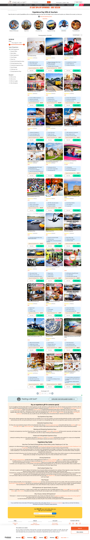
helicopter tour (74, 408)
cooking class (56, 431)
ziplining (20, 426)
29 (50, 393)
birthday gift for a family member (56, 408)
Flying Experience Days (16, 71)
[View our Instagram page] (73, 523)
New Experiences (15, 55)
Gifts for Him (13, 77)
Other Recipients (14, 83)
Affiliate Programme (35, 524)
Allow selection (80, 532)
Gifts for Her (13, 79)
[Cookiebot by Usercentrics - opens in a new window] (8, 538)
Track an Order (55, 524)
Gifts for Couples (14, 81)
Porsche (61, 459)
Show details (64, 537)
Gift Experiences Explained (56, 503)
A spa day (49, 431)
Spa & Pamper (14, 67)
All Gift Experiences (14, 49)
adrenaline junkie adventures (52, 425)
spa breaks (61, 412)
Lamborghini (54, 459)
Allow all (80, 528)
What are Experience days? (46, 16)
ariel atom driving (73, 489)
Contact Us (15, 523)
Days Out (13, 59)
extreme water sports (28, 426)
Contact (64, 2)
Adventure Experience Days (17, 65)
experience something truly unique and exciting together (67, 496)
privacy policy (43, 516)
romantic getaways (53, 412)
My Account (59, 2)
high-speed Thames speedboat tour (17, 483)
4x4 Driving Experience (36, 462)
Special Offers (14, 51)
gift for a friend (37, 409)
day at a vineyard (50, 437)
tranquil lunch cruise (36, 482)
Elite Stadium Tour (50, 475)
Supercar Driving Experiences (18, 459)
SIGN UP (54, 513)
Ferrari (49, 459)
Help (68, 2)
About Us (35, 523)
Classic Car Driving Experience (49, 461)
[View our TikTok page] (80, 523)
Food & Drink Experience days (17, 61)
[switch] (35, 538)
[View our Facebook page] (70, 523)
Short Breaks (14, 57)
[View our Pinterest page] (77, 523)
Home (9, 10)
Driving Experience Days (16, 63)
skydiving (73, 425)
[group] (14, 26)
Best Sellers (13, 53)
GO (49, 2)
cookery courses (20, 491)
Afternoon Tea (14, 69)
